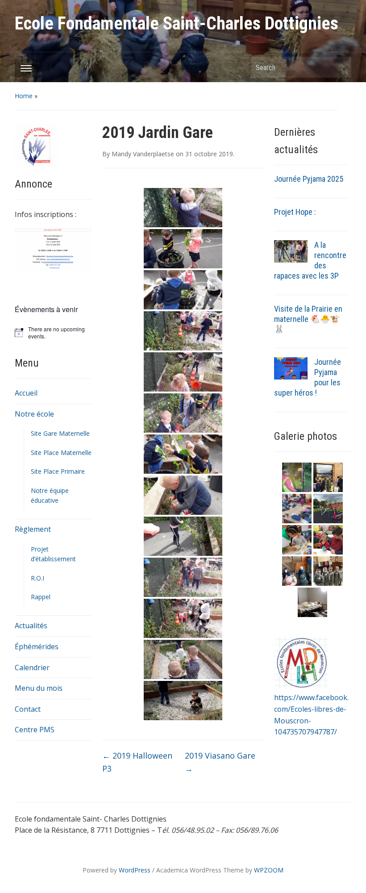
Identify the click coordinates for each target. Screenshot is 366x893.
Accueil (26, 393)
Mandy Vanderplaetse (143, 154)
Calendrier (32, 667)
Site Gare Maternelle (60, 433)
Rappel (40, 597)
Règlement (33, 529)
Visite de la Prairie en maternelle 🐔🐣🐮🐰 (308, 319)
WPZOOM (268, 870)
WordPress (134, 870)
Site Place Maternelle (61, 452)
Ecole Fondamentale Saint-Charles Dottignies (176, 23)
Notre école (34, 414)
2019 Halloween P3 (137, 762)
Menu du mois (38, 688)
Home (24, 96)
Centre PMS (34, 729)
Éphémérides (36, 646)
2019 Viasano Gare (220, 762)
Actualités (31, 625)
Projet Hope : (295, 212)
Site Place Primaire (58, 471)
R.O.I (37, 578)
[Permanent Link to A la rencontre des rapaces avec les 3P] (291, 250)
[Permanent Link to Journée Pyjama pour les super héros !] (291, 368)
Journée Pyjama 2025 (308, 179)
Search (340, 67)
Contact (28, 709)
